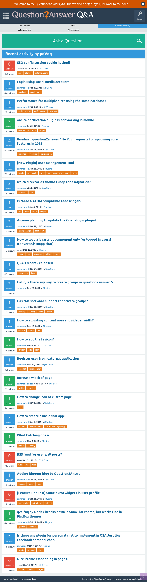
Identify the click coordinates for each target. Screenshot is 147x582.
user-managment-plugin (58, 173)
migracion (22, 192)
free (42, 173)
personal (31, 550)
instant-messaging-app (55, 426)
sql (32, 192)
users (74, 173)
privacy (32, 311)
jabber (48, 254)
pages (40, 569)
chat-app (22, 426)
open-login (39, 231)
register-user (35, 369)
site (30, 350)
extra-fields (37, 503)
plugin (42, 130)
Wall (73, 25)
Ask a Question (68, 40)
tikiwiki (28, 73)
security (21, 311)
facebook (22, 92)
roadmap (22, 154)
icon (37, 350)
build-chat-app (36, 426)
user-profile (23, 503)
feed (27, 211)
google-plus (35, 92)
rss (19, 211)
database (53, 111)
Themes (47, 326)
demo (88, 4)
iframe (21, 569)
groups (50, 311)
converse (38, 254)
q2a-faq (21, 527)
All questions (24, 30)
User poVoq (24, 25)
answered (22, 126)
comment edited (25, 383)
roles (41, 311)
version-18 (23, 273)
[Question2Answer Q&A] (53, 14)
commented (23, 88)
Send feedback (11, 579)
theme (21, 445)
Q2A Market (137, 579)
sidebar (21, 331)
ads (38, 331)
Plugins (48, 88)
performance (39, 111)
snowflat (31, 388)
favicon (21, 350)
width (31, 331)
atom (34, 211)
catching (31, 445)
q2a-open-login (24, 231)
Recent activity (122, 25)
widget (43, 211)
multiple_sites (24, 111)
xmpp (20, 254)
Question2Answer (103, 579)
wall (20, 465)
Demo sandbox (29, 579)
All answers (73, 30)
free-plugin (32, 173)
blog (39, 484)
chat (29, 254)
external (22, 369)
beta (33, 273)
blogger (21, 484)
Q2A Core (43, 68)
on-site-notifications (27, 130)
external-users (41, 73)
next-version (46, 154)
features (33, 154)
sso (19, 73)
